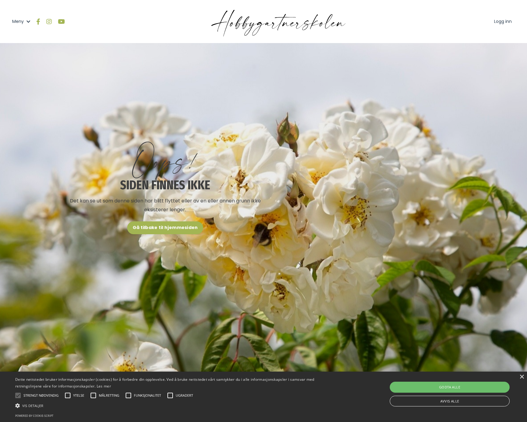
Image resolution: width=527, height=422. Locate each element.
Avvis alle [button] (449, 401)
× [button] (521, 377)
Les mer (104, 386)
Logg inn (503, 21)
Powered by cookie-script (34, 416)
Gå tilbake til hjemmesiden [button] (165, 227)
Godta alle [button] (449, 387)
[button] (176, 405)
